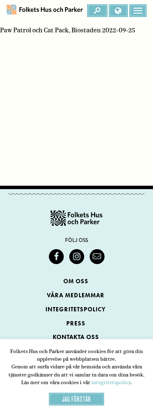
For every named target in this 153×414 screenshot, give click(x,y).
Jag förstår (76, 399)
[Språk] (118, 10)
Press (75, 323)
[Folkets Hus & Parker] (44, 10)
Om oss (75, 281)
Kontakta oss (76, 337)
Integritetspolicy (75, 309)
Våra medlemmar (76, 295)
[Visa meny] (138, 10)
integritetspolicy (110, 382)
